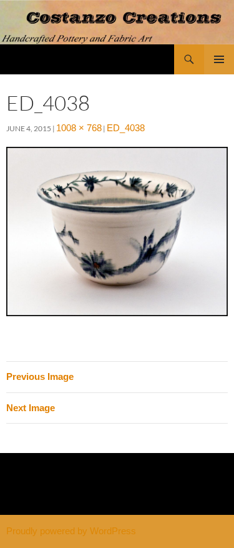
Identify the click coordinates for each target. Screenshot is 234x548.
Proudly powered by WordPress (71, 531)
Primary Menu (219, 59)
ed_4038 (126, 127)
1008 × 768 (79, 127)
